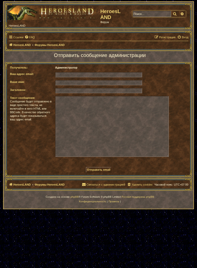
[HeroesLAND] (52, 12)
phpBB (75, 196)
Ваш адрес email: (22, 73)
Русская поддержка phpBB (138, 196)
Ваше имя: (17, 81)
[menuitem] (30, 37)
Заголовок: (18, 89)
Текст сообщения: (22, 97)
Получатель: (19, 67)
